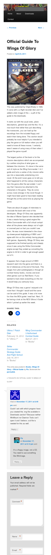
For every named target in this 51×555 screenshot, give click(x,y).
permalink (11, 372)
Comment (17, 501)
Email (16, 550)
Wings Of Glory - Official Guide (23, 368)
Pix (27, 369)
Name (16, 536)
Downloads (29, 13)
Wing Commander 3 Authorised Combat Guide (34, 333)
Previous (11, 27)
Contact (11, 19)
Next (41, 27)
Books (28, 367)
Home (10, 13)
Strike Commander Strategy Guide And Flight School (15, 350)
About (18, 13)
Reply (14, 429)
